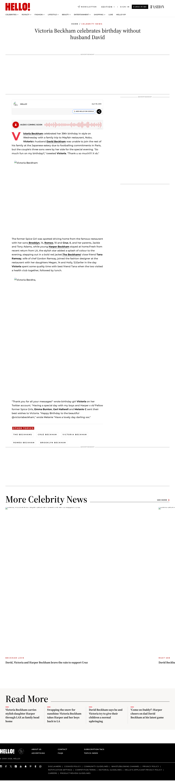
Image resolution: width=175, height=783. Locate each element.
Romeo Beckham (24, 443)
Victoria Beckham (33, 133)
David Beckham (56, 141)
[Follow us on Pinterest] (31, 766)
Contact (62, 749)
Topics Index (91, 753)
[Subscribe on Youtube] (21, 766)
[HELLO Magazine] (17, 7)
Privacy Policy (151, 766)
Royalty (25, 15)
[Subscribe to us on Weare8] (35, 766)
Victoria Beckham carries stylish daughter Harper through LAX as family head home (22, 715)
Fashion (39, 15)
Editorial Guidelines (110, 770)
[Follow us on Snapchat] (26, 766)
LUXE (111, 15)
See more (162, 500)
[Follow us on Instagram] (1, 766)
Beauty (65, 15)
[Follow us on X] (11, 766)
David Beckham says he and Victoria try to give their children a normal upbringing (105, 715)
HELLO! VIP (121, 15)
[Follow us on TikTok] (16, 766)
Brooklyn (34, 242)
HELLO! (23, 104)
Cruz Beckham (47, 434)
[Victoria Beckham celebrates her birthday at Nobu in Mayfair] (157, 6)
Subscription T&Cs (93, 749)
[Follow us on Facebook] (6, 766)
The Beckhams (22, 434)
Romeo (48, 242)
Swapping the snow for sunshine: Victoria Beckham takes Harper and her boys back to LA (64, 715)
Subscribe (140, 7)
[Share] (99, 112)
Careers (52, 773)
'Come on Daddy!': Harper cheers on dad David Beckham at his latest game (147, 713)
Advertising (38, 753)
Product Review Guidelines (75, 773)
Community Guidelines (96, 766)
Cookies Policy (72, 766)
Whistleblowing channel (125, 766)
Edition (107, 7)
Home (74, 24)
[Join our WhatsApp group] (40, 766)
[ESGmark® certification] (19, 751)
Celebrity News (92, 24)
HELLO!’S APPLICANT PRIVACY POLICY (143, 770)
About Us (36, 749)
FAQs (60, 753)
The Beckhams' (71, 254)
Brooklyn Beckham (53, 443)
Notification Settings (60, 770)
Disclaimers (54, 766)
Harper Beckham (59, 246)
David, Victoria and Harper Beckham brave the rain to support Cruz (46, 662)
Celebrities (11, 15)
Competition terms (85, 770)
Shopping (98, 15)
